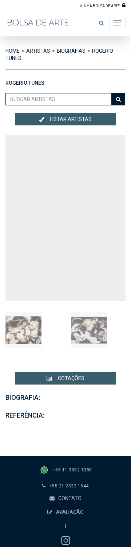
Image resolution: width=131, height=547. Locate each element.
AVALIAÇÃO (70, 512)
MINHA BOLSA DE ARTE (99, 6)
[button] (101, 23)
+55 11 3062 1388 (72, 469)
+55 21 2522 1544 (69, 485)
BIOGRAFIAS (71, 51)
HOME (12, 51)
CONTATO (70, 498)
